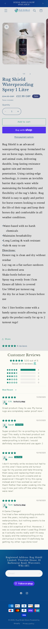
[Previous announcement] (5, 3)
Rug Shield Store (22, 620)
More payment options (24, 137)
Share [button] (8, 339)
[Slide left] (18, 74)
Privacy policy (28, 624)
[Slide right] (30, 74)
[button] (6, 10)
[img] (9, 397)
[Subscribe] (39, 573)
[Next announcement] (43, 3)
